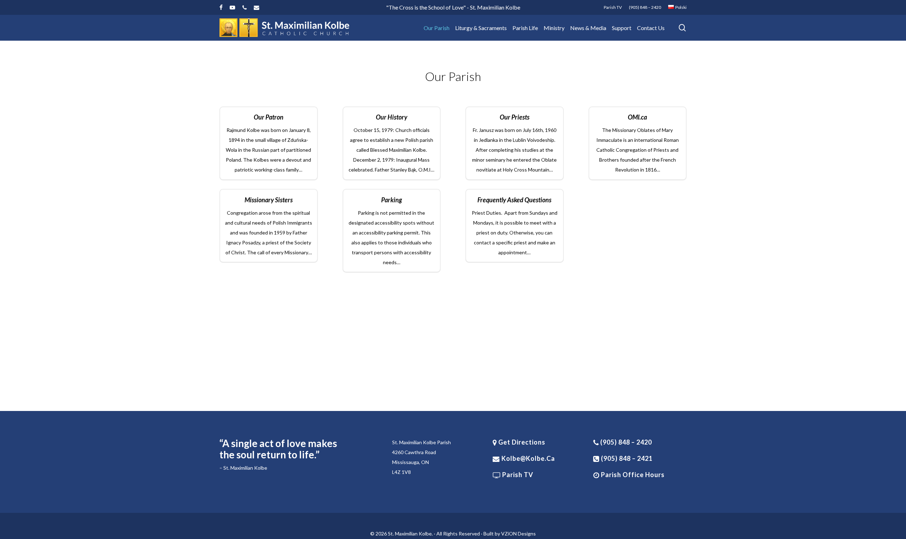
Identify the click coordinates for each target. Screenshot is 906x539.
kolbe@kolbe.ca (528, 458)
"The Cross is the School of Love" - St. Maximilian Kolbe (453, 7)
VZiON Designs (518, 534)
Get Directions (521, 442)
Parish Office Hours (632, 475)
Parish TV (517, 475)
